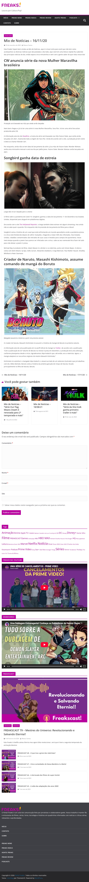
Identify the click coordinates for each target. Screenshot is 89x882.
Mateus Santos (27, 45)
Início (5, 18)
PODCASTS (73, 18)
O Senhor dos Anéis (73, 544)
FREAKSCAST (15, 538)
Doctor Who (81, 533)
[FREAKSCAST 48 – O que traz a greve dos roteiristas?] (9, 754)
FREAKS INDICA (30, 18)
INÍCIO (4, 826)
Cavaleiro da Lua (44, 533)
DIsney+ (71, 532)
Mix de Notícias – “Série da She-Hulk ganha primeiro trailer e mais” (72, 408)
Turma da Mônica (13, 553)
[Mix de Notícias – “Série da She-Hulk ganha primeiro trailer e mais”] (74, 388)
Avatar (31, 533)
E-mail (5, 483)
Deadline (26, 136)
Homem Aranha (55, 538)
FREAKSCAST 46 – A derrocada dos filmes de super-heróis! (39, 775)
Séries (60, 549)
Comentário (7, 443)
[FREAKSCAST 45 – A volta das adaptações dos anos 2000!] (9, 788)
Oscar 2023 (63, 544)
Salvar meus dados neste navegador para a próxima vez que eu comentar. (35, 505)
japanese (82, 538)
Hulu (77, 538)
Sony (33, 550)
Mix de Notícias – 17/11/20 (74, 375)
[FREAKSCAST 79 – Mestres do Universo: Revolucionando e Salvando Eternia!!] (44, 700)
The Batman (72, 550)
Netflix (32, 544)
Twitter (58, 348)
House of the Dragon (66, 538)
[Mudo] (81, 609)
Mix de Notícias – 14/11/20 (15, 375)
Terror (66, 550)
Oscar (50, 544)
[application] (44, 588)
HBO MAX (44, 538)
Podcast (14, 549)
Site (3, 493)
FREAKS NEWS (17, 18)
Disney (64, 533)
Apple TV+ (25, 533)
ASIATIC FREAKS (60, 18)
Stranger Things (50, 550)
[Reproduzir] (4, 609)
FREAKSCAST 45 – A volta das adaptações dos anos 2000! (38, 786)
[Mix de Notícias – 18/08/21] (44, 388)
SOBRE (16, 23)
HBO (36, 538)
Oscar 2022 (56, 544)
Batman (37, 533)
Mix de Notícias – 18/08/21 (42, 405)
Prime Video (24, 549)
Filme (6, 538)
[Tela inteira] (84, 609)
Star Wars (43, 550)
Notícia (43, 543)
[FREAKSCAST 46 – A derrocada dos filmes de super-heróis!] (9, 777)
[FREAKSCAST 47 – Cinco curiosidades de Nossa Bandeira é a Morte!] (9, 765)
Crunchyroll (52, 533)
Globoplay (31, 538)
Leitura (5, 544)
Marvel (24, 543)
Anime (17, 532)
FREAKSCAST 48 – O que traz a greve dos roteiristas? (36, 753)
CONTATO (7, 23)
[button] (78, 17)
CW (57, 533)
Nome (5, 473)
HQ (74, 538)
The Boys (79, 550)
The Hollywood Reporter (28, 224)
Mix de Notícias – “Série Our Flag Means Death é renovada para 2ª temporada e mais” (13, 410)
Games (24, 538)
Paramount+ (6, 550)
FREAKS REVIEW (45, 18)
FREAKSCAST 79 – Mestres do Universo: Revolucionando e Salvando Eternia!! (39, 732)
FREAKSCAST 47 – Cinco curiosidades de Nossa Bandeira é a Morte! (42, 764)
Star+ (37, 549)
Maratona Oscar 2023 (14, 544)
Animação (8, 532)
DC (60, 532)
